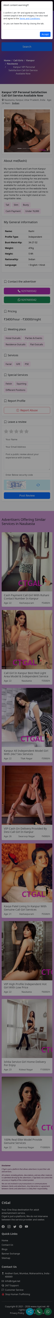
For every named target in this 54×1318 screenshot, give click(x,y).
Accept (45, 34)
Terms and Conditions (30, 18)
